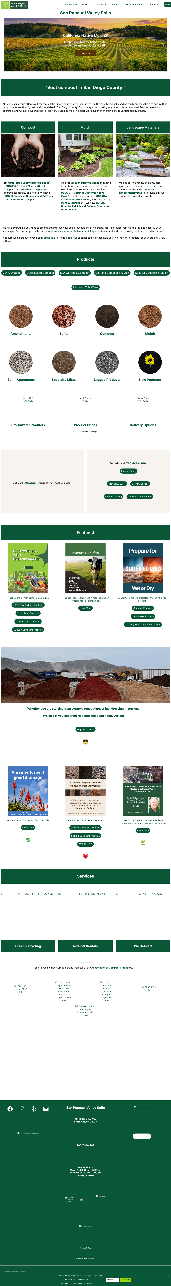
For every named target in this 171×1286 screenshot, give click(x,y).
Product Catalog (113, 496)
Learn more (85, 608)
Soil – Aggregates (21, 380)
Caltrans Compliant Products (85, 827)
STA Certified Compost (74, 272)
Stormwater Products (28, 425)
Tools (85, 4)
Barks (63, 334)
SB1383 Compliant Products (85, 836)
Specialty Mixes (64, 380)
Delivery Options (143, 425)
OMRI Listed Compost (40, 272)
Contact (152, 4)
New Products (150, 380)
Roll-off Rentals (85, 946)
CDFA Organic (11, 272)
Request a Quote (117, 483)
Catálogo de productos (140, 496)
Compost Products (142, 608)
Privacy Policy (85, 1248)
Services (99, 4)
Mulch (85, 127)
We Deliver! (143, 946)
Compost (28, 127)
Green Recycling (28, 946)
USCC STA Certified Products (28, 605)
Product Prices (85, 425)
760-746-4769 (136, 463)
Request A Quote (85, 729)
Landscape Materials (143, 127)
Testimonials (142, 1136)
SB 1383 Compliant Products (28, 629)
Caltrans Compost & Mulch (112, 272)
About (115, 4)
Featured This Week (85, 287)
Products (69, 4)
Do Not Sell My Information (85, 1259)
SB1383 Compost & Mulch (151, 272)
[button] (8, 45)
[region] (85, 44)
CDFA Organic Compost (28, 621)
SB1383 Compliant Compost (20, 196)
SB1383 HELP (85, 844)
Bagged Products (107, 380)
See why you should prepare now (142, 624)
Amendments (20, 334)
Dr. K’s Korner (133, 4)
